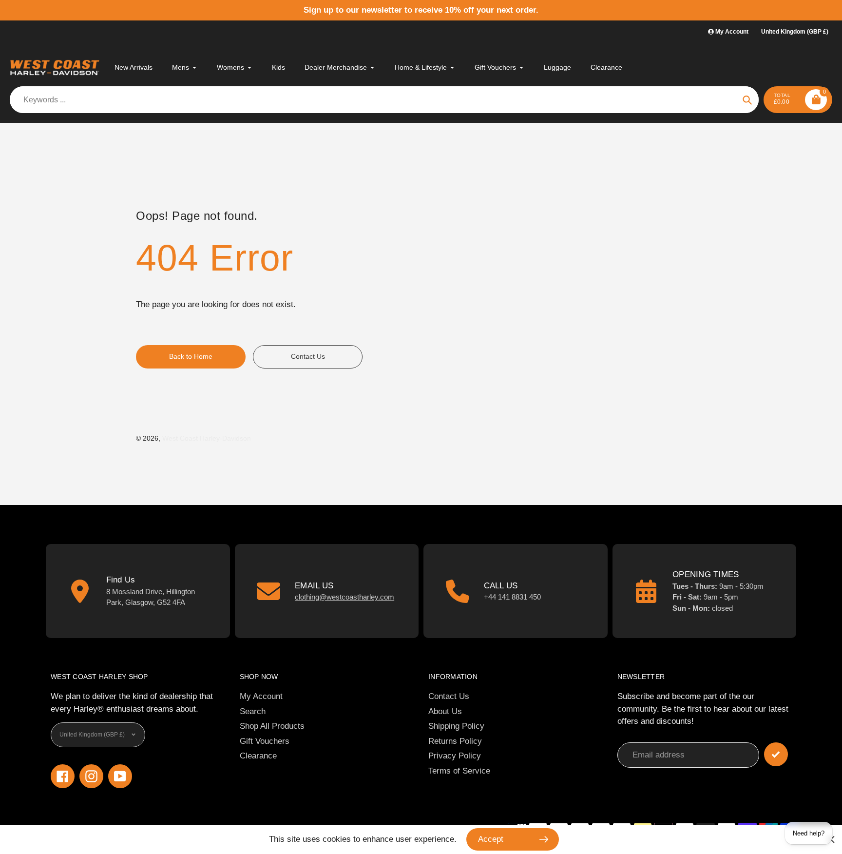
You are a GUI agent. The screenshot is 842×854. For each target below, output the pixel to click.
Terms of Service (459, 771)
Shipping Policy (456, 726)
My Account (261, 696)
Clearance (258, 755)
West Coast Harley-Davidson (206, 438)
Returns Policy (455, 741)
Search (253, 711)
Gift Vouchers (264, 741)
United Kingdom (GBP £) (794, 31)
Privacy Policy (454, 755)
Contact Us (448, 696)
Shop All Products (272, 726)
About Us (445, 711)
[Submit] (776, 754)
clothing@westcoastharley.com (344, 597)
